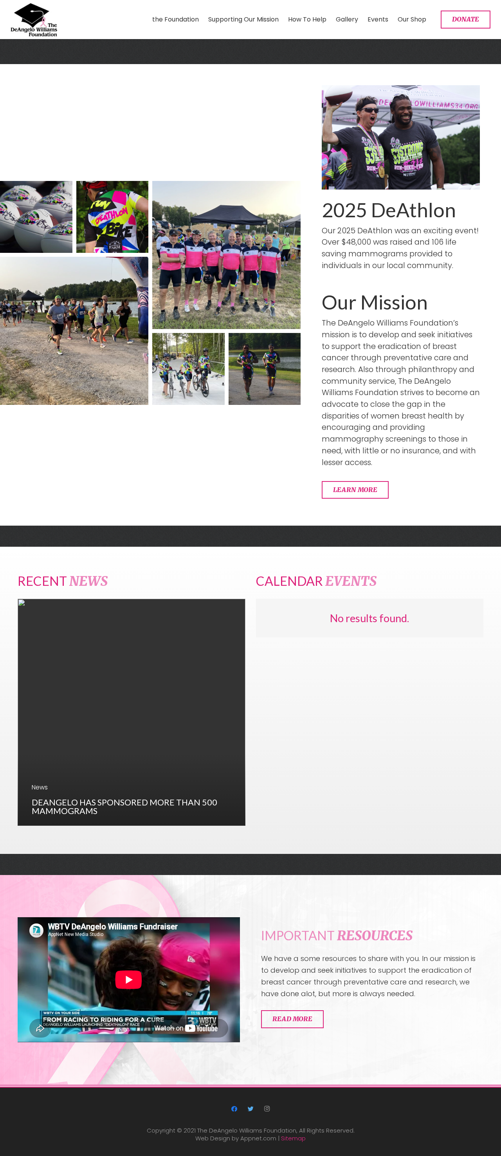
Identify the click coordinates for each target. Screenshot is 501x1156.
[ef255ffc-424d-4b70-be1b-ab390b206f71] (112, 217)
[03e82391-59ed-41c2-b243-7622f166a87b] (265, 369)
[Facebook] (234, 1109)
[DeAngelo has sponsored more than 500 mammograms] (131, 712)
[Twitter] (250, 1109)
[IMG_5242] (188, 369)
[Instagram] (267, 1109)
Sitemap (293, 1138)
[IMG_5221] (226, 255)
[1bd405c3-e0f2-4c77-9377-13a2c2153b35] (36, 217)
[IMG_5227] (74, 331)
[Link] (34, 19)
